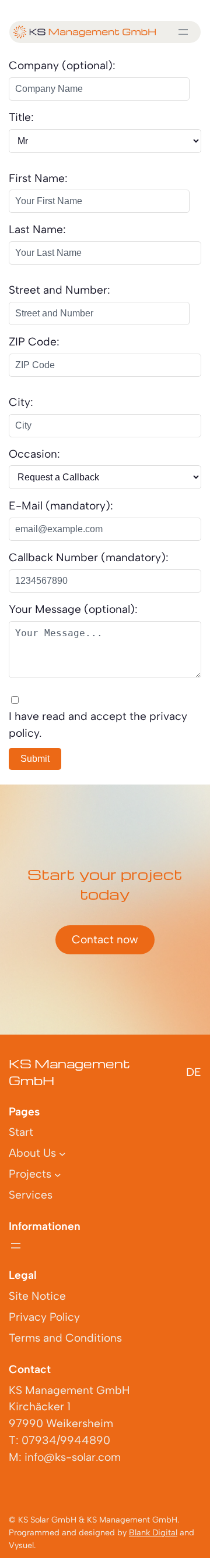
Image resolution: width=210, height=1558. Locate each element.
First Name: (38, 178)
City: (21, 402)
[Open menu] (183, 32)
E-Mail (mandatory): (61, 505)
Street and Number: (59, 290)
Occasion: (34, 454)
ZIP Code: (34, 341)
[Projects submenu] (57, 1174)
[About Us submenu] (62, 1153)
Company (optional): (62, 65)
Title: (21, 117)
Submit (35, 759)
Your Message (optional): (73, 609)
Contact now (105, 939)
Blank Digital (153, 1532)
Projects (30, 1174)
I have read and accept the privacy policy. (98, 725)
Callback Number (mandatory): (89, 557)
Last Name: (37, 229)
